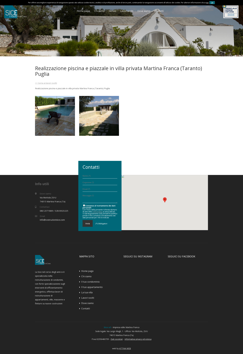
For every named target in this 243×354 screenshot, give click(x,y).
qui (207, 2)
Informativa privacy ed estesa (138, 339)
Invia (87, 223)
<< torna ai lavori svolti (46, 83)
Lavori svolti (126, 11)
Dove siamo (143, 11)
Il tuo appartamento (92, 287)
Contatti (159, 11)
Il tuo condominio (90, 281)
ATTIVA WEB (125, 348)
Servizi (112, 11)
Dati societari (117, 339)
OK (212, 2)
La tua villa (87, 292)
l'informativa (98, 211)
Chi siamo (99, 11)
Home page (83, 11)
